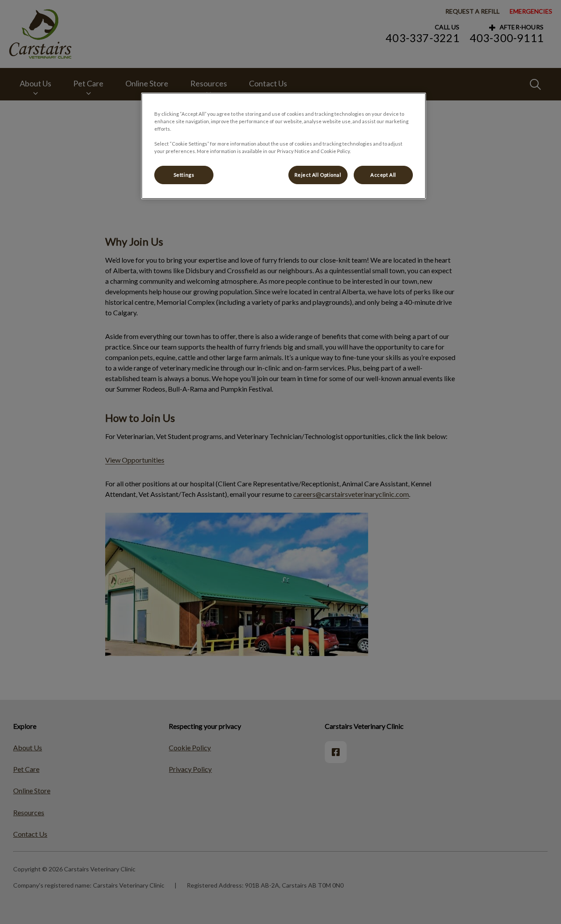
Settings (184, 175)
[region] (283, 146)
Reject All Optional (318, 175)
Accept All (383, 175)
